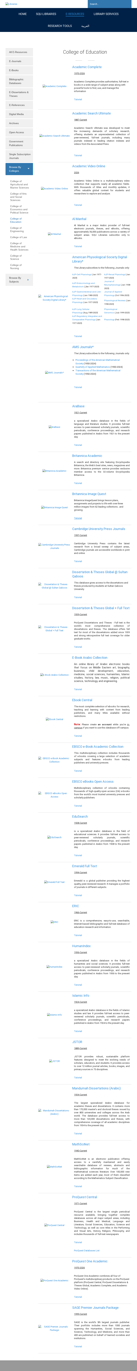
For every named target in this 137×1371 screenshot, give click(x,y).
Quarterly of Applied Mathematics (92, 367)
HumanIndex (81, 946)
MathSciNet (81, 1144)
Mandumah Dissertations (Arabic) (96, 1088)
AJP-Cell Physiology (81, 274)
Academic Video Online (88, 166)
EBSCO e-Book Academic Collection (97, 746)
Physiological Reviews (114, 300)
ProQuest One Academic (90, 1261)
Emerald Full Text (84, 866)
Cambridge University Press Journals (98, 529)
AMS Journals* (83, 347)
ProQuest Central (84, 1197)
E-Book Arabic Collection (89, 657)
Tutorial (78, 99)
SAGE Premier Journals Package (95, 1307)
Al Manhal (79, 219)
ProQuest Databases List (87, 1250)
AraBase (78, 406)
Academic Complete (87, 67)
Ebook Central (82, 700)
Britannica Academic (87, 456)
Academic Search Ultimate (91, 113)
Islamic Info (80, 995)
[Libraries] (11, 3)
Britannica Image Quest (89, 494)
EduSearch (80, 816)
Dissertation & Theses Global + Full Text (101, 608)
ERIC (75, 906)
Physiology (109, 319)
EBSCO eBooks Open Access (93, 781)
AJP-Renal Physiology (114, 274)
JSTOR (77, 1042)
